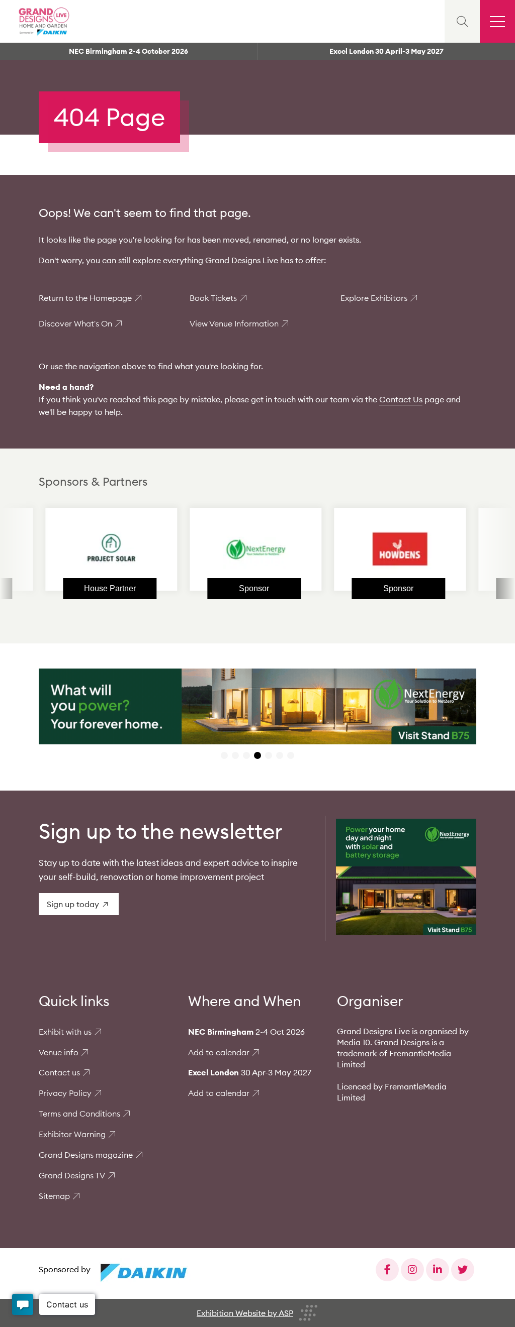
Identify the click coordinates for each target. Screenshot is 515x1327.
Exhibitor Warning (72, 1134)
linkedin (437, 1269)
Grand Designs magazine (86, 1155)
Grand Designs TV (72, 1175)
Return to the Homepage (85, 298)
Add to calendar (218, 1052)
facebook (387, 1269)
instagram (412, 1269)
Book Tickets (213, 298)
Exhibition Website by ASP (245, 1313)
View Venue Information (234, 323)
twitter (462, 1269)
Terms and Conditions (79, 1114)
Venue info (58, 1052)
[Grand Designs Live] (42, 21)
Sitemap (54, 1196)
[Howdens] (370, 549)
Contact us (59, 1072)
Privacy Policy (65, 1093)
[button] (224, 755)
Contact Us (400, 399)
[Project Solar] (81, 549)
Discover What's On (75, 323)
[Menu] (497, 21)
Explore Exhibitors (373, 298)
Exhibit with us (65, 1032)
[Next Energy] (226, 549)
